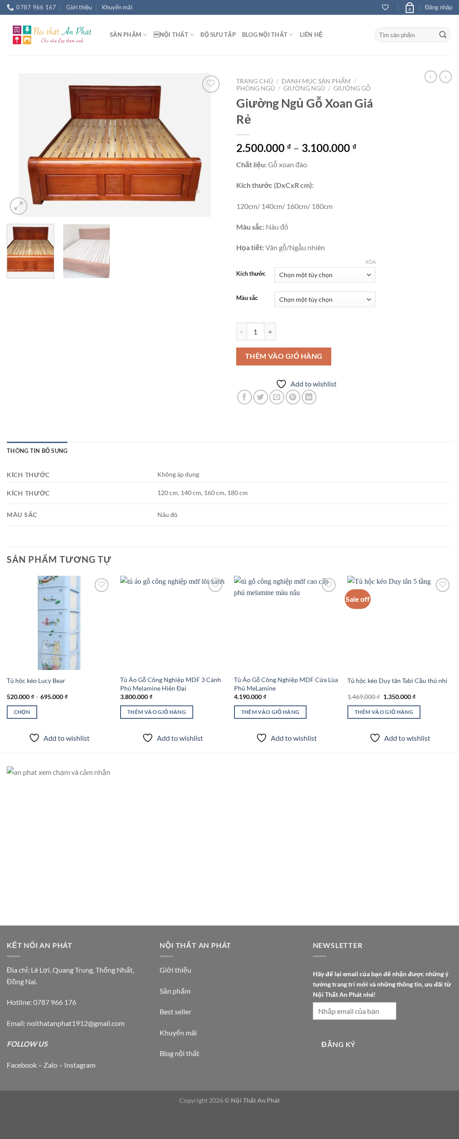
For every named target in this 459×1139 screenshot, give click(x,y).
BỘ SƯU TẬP (218, 34)
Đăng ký (338, 1044)
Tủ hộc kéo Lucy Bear (36, 680)
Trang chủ (254, 81)
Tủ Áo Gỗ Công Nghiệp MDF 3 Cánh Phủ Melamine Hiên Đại (170, 684)
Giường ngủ (304, 88)
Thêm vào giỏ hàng (284, 356)
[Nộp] (442, 35)
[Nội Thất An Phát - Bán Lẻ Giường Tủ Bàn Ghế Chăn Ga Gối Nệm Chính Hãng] (51, 35)
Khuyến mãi (117, 7)
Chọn (22, 712)
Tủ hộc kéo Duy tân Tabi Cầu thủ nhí (397, 680)
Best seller (175, 1011)
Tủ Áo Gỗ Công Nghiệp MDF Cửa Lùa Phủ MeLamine (286, 684)
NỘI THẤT (171, 34)
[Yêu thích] (385, 7)
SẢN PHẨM (125, 34)
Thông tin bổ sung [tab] (37, 450)
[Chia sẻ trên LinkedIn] (309, 397)
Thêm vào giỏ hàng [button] (156, 712)
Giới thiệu (79, 7)
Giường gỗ (352, 88)
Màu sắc (247, 298)
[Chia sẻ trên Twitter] (260, 397)
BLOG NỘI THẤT (264, 34)
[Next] (207, 144)
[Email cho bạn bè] (276, 397)
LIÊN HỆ (311, 34)
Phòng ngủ (255, 88)
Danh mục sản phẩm (316, 81)
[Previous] (22, 144)
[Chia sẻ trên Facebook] (244, 397)
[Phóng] (18, 206)
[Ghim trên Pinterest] (293, 397)
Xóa (370, 262)
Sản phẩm (175, 991)
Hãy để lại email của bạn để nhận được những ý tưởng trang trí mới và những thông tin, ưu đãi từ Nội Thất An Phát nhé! (382, 984)
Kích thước (250, 274)
